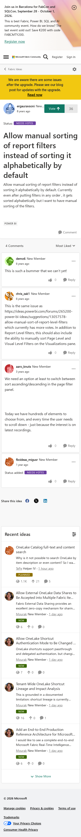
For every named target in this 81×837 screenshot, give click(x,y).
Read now (34, 94)
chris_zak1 (23, 293)
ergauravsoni (26, 106)
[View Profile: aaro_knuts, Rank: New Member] (9, 368)
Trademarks (11, 817)
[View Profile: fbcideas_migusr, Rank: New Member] (9, 461)
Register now (14, 41)
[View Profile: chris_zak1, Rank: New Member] (9, 296)
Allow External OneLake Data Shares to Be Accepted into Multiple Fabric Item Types (46, 595)
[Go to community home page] (26, 57)
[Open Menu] (74, 69)
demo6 (21, 258)
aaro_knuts (23, 366)
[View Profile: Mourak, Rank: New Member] (9, 596)
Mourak (21, 614)
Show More (43, 776)
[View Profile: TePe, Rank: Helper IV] (9, 550)
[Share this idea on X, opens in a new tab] (36, 500)
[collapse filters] (73, 534)
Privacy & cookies (42, 808)
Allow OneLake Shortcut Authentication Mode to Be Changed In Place (46, 641)
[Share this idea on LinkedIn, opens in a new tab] (45, 500)
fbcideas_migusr (27, 459)
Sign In (71, 57)
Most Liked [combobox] (65, 246)
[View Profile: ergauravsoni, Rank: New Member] (9, 108)
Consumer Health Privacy (21, 829)
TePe (19, 568)
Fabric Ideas (15, 69)
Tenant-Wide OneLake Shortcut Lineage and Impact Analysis (40, 686)
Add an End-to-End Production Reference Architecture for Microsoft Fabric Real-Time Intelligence (44, 732)
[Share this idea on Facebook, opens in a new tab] (27, 500)
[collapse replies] (40, 255)
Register (57, 57)
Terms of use (67, 808)
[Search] (45, 57)
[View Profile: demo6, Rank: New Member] (9, 261)
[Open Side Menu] (6, 57)
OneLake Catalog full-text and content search (45, 549)
